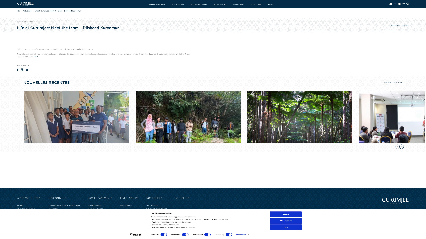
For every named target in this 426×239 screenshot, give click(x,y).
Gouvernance (126, 205)
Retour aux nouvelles (400, 25)
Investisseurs (220, 4)
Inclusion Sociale (95, 208)
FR (18, 11)
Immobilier (53, 208)
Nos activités (178, 4)
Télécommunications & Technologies (64, 205)
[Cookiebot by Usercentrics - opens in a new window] (136, 234)
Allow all (286, 214)
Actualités (256, 4)
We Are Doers (152, 205)
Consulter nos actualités (393, 83)
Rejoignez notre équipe (156, 208)
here (36, 56)
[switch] (185, 234)
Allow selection (286, 221)
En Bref (20, 205)
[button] (399, 147)
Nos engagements (199, 4)
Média (270, 4)
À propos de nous (157, 4)
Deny (286, 227)
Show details (241, 235)
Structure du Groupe (26, 208)
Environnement (95, 205)
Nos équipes (238, 4)
